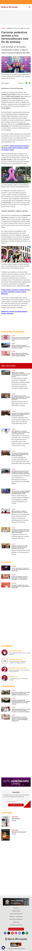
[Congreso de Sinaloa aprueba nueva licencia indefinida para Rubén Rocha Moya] (5, 458)
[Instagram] (16, 933)
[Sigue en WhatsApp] (26, 83)
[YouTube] (12, 933)
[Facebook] (5, 933)
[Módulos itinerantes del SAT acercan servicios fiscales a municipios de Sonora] (5, 550)
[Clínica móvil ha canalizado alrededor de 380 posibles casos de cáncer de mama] (5, 346)
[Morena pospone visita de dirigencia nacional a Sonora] (5, 516)
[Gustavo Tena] (4, 678)
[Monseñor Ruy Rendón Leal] (4, 669)
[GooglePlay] (27, 933)
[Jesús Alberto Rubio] (4, 652)
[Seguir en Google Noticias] (29, 83)
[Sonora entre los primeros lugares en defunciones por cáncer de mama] (5, 338)
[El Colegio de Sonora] (4, 661)
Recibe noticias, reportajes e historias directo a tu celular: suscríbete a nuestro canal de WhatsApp (15, 291)
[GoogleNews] (19, 933)
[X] (8, 933)
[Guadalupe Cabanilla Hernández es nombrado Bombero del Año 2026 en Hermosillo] (5, 534)
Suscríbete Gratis (16, 805)
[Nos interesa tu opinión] (16, 902)
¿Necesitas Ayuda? (16, 929)
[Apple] (23, 933)
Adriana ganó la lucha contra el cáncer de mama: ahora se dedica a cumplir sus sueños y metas (15, 147)
